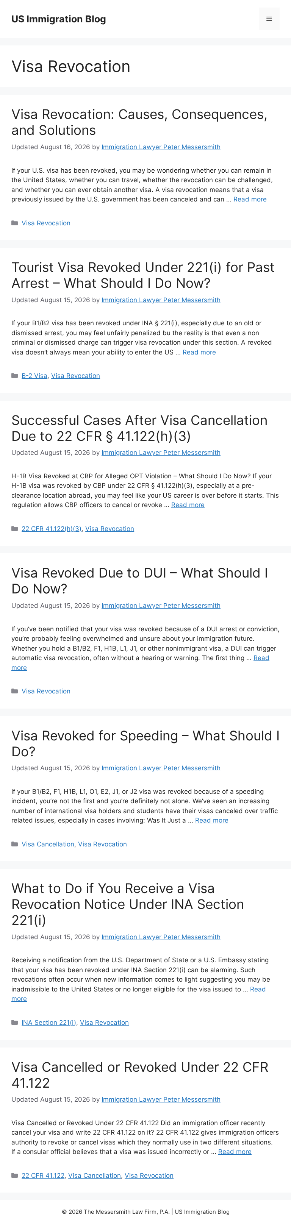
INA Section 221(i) (49, 1022)
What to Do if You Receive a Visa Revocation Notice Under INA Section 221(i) (127, 904)
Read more (250, 199)
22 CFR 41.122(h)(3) (51, 528)
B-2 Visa (34, 375)
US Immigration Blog (58, 19)
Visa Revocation (46, 223)
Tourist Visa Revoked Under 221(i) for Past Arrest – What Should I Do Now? (143, 275)
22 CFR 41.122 (43, 1175)
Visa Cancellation (48, 844)
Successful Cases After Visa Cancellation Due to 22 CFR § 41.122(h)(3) (139, 428)
